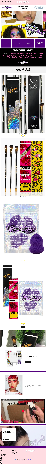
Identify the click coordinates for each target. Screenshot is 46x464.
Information (6, 3)
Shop (5, 1)
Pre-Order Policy (3, 455)
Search (2, 450)
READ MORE (6, 439)
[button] (23, 135)
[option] (23, 24)
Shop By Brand (9, 1)
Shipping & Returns (3, 454)
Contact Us (10, 3)
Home (2, 1)
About (2, 3)
